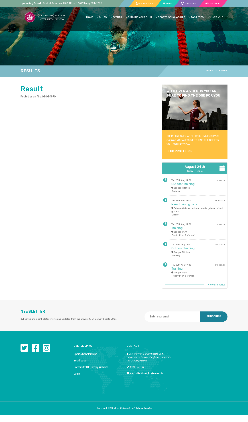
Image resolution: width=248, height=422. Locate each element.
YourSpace (80, 360)
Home (209, 70)
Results (223, 70)
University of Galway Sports (136, 408)
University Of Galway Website (91, 367)
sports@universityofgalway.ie (146, 373)
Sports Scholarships (85, 354)
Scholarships (146, 3)
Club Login (214, 3)
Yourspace (190, 3)
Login (77, 373)
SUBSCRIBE (214, 316)
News (168, 3)
